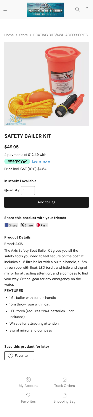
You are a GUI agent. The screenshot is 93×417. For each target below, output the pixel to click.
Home (9, 35)
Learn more (41, 161)
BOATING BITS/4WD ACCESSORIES (60, 35)
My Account (28, 385)
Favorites (28, 401)
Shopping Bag (64, 401)
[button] (46, 9)
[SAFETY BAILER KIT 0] (46, 84)
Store (23, 35)
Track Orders (64, 385)
